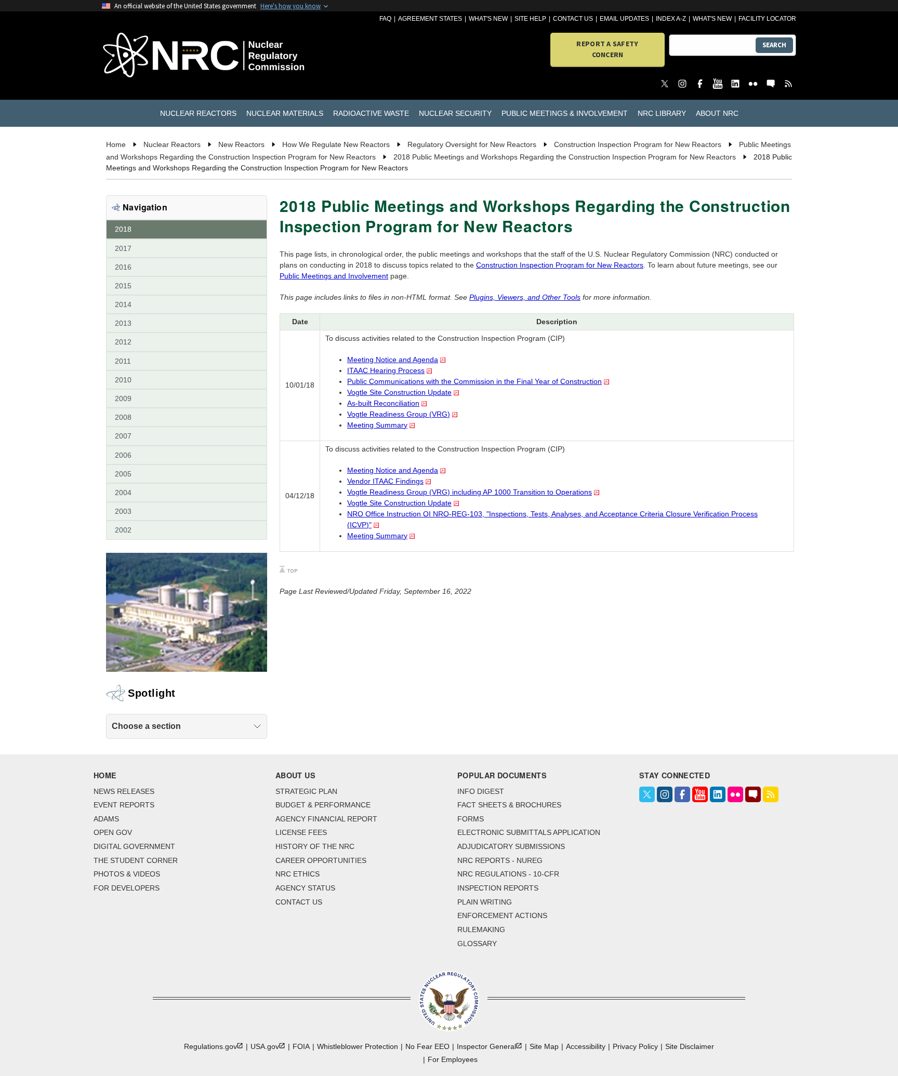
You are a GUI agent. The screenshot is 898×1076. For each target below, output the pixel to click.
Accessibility (585, 1046)
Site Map (544, 1046)
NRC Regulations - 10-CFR (508, 874)
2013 (123, 323)
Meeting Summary (377, 425)
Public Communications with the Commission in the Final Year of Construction (474, 381)
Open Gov (113, 832)
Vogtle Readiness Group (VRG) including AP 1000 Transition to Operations (469, 492)
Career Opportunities (320, 860)
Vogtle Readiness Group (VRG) (398, 414)
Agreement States (430, 18)
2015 (123, 286)
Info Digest (480, 791)
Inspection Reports (497, 888)
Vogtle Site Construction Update (399, 392)
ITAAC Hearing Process (386, 370)
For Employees (453, 1059)
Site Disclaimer (689, 1046)
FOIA (301, 1046)
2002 (123, 530)
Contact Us (573, 18)
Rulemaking (481, 929)
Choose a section (146, 726)
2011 (123, 361)
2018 (123, 229)
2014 (123, 304)
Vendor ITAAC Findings (385, 481)
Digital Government (134, 846)
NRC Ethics (297, 874)
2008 (123, 417)
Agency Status (305, 888)
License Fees (301, 832)
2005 (123, 474)
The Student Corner (136, 860)
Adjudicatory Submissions (511, 846)
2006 (123, 455)
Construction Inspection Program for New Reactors (559, 265)
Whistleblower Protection (357, 1046)
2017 (123, 248)
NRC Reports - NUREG (500, 860)
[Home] (158, 56)
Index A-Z (671, 18)
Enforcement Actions (502, 915)
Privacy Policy (635, 1046)
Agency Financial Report (326, 819)
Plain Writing (484, 902)
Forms (470, 819)
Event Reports (124, 805)
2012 (123, 342)
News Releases (124, 791)
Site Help (530, 18)
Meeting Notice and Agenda (392, 359)
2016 (123, 267)
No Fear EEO (427, 1046)
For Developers (127, 888)
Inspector (486, 1046)
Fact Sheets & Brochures (509, 805)
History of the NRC (314, 846)
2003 (123, 511)
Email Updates (624, 18)
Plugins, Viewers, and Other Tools (524, 297)
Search (774, 45)
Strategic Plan (306, 791)
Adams (106, 819)
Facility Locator (767, 18)
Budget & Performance (323, 805)
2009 (123, 398)
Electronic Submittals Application (528, 832)
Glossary (477, 943)
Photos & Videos (127, 874)
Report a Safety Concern (607, 49)
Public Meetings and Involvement (334, 276)
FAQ (385, 18)
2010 (123, 380)
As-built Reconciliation (383, 403)
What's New (488, 18)
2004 (123, 492)
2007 (123, 436)
